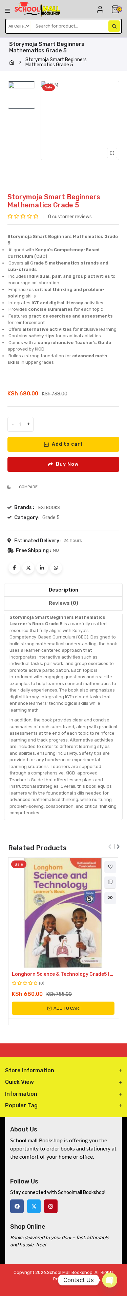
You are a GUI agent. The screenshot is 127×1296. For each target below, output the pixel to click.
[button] (63, 1008)
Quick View (110, 898)
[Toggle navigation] (7, 10)
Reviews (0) (63, 603)
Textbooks (48, 507)
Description (63, 590)
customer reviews (70, 217)
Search (114, 26)
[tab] (63, 590)
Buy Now (67, 464)
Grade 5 (51, 518)
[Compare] (110, 882)
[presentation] (110, 844)
